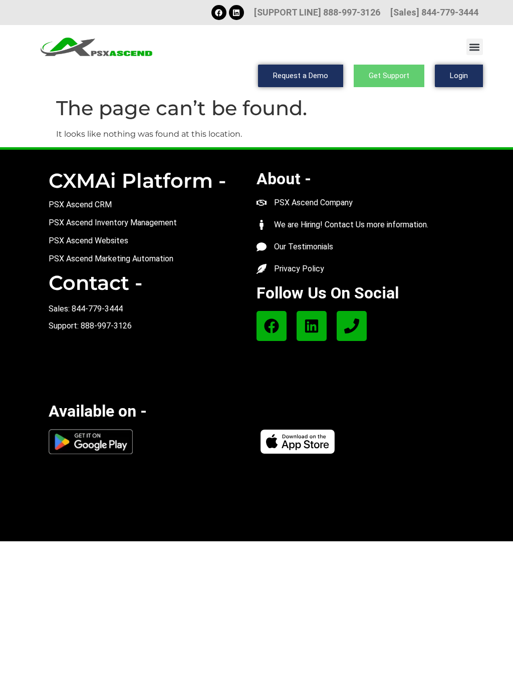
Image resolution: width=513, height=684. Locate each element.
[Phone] (352, 326)
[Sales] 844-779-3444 (434, 12)
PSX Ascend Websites (88, 240)
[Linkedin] (236, 12)
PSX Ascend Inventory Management (113, 222)
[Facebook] (218, 12)
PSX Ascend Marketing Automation (111, 258)
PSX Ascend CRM (80, 204)
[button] (474, 47)
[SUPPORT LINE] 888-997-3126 (317, 12)
